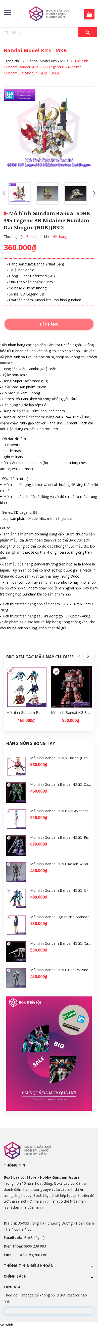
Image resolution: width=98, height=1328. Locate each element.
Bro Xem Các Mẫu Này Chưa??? (40, 657)
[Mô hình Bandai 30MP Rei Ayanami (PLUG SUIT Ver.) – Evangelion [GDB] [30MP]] (16, 819)
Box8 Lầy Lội (34, 1237)
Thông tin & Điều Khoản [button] (29, 1265)
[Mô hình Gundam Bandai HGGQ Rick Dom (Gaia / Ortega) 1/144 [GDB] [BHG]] (16, 845)
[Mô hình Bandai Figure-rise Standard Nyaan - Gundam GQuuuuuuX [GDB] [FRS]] (16, 925)
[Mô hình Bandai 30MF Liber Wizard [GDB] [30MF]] (16, 978)
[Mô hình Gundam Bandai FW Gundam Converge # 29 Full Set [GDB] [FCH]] (26, 687)
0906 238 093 (35, 1246)
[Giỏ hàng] (87, 14)
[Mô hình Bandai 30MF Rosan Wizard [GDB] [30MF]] (16, 872)
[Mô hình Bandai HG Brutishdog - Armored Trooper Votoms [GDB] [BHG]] (71, 687)
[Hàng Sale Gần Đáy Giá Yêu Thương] (49, 1053)
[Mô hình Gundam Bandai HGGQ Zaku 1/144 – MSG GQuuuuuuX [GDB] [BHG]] (16, 792)
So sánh (6, 1324)
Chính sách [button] (15, 1276)
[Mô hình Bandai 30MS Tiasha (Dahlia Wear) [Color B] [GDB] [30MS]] (16, 766)
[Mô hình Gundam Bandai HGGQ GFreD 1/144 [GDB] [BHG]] (16, 898)
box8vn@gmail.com (32, 1254)
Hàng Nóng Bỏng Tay (30, 743)
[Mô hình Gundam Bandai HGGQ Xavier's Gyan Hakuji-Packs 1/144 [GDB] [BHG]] (16, 951)
